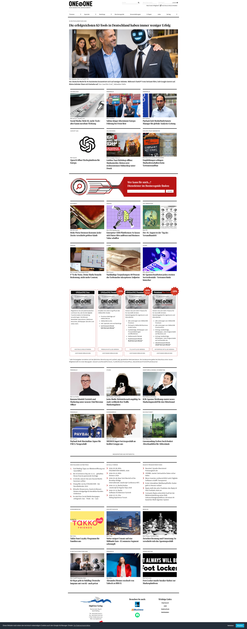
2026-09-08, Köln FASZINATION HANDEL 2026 (119, 469)
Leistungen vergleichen (83, 353)
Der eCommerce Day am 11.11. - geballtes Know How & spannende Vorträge (88, 475)
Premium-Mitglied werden (110, 349)
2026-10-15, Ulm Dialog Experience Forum (118, 496)
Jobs (159, 14)
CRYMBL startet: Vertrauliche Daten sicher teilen (160, 474)
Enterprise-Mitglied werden (164, 349)
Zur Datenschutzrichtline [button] (82, 625)
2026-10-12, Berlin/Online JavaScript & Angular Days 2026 (120, 486)
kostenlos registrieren (83, 349)
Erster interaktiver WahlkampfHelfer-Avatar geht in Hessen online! (161, 484)
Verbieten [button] (231, 625)
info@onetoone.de (97, 617)
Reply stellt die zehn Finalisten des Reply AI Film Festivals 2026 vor (161, 489)
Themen (75, 14)
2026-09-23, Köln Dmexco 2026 (115, 474)
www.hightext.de (97, 618)
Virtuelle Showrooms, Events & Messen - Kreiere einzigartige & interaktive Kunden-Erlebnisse (88, 491)
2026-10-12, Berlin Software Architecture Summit (120, 491)
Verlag (172, 14)
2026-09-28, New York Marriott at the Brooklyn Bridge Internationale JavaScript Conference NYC (124, 480)
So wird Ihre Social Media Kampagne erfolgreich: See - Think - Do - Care (86, 497)
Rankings (106, 14)
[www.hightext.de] (95, 603)
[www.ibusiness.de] (137, 610)
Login (174, 3)
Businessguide (119, 14)
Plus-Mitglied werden (137, 349)
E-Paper (149, 14)
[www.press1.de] (137, 606)
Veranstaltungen (135, 14)
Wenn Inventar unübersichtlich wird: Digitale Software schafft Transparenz (161, 479)
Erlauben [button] (240, 625)
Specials (90, 14)
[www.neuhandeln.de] (137, 617)
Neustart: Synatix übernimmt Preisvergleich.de (155, 469)
